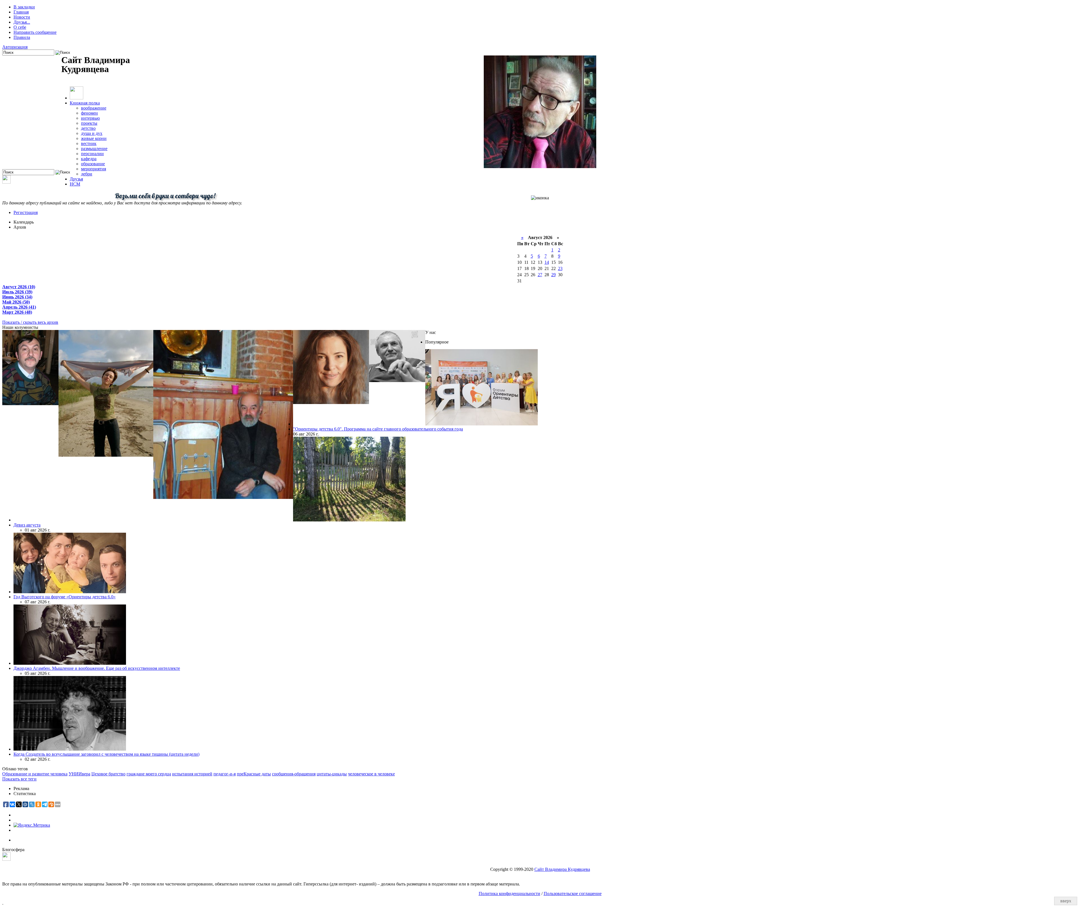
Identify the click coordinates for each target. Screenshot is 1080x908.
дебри (86, 173)
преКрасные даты (254, 773)
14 (546, 262)
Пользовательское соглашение (573, 893)
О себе (20, 27)
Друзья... (22, 22)
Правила (22, 37)
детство (88, 128)
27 (540, 274)
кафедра (88, 158)
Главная (21, 12)
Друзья (76, 179)
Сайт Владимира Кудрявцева (562, 869)
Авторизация (15, 46)
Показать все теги (19, 779)
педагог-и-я (224, 773)
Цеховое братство (108, 773)
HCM (75, 184)
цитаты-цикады (332, 773)
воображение (93, 108)
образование (93, 163)
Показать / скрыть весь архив (30, 322)
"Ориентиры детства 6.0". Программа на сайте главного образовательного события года (378, 429)
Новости (22, 17)
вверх (1065, 900)
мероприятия (93, 168)
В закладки (24, 7)
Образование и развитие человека (35, 773)
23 (560, 268)
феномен (89, 113)
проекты (89, 123)
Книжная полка (85, 103)
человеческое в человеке (371, 773)
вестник (88, 143)
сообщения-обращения (294, 773)
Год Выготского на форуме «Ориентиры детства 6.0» (65, 596)
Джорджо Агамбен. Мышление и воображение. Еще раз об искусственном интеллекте (97, 668)
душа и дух (91, 133)
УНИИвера (79, 773)
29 (553, 274)
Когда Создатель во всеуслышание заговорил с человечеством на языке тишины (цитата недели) (106, 754)
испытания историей (192, 773)
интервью (90, 118)
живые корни (94, 138)
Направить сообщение (35, 32)
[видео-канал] (6, 182)
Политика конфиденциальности (509, 893)
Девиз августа (27, 525)
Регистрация (26, 212)
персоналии (92, 153)
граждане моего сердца (149, 773)
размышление (94, 148)
